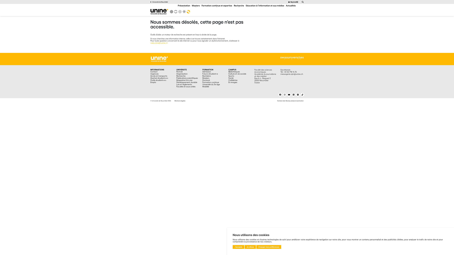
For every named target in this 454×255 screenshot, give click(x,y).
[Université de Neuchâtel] (171, 11)
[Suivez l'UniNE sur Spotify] (298, 94)
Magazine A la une (184, 80)
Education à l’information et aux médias (265, 5)
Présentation (184, 5)
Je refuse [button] (250, 247)
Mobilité (205, 86)
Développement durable (186, 82)
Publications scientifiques (187, 78)
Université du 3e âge (211, 84)
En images (232, 82)
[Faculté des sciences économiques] (188, 11)
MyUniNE (294, 2)
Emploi (153, 82)
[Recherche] (303, 2)
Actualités (291, 5)
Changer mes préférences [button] (268, 247)
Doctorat (206, 80)
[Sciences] (179, 11)
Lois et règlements (184, 84)
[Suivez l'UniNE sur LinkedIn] (293, 94)
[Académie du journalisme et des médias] (159, 11)
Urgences (154, 74)
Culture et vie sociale (237, 74)
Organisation (182, 74)
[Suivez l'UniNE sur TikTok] (302, 94)
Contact (153, 72)
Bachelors (206, 76)
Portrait (179, 72)
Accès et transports (158, 76)
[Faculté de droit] (184, 11)
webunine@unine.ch (159, 43)
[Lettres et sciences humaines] (175, 11)
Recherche (239, 5)
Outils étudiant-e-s (158, 80)
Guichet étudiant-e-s (159, 78)
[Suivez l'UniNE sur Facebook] (280, 94)
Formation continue (210, 82)
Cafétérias (232, 80)
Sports (231, 76)
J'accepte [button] (238, 247)
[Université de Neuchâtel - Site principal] (159, 59)
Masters (196, 5)
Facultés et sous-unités (185, 86)
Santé (231, 78)
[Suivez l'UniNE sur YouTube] (289, 94)
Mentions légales (180, 101)
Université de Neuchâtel (160, 2)
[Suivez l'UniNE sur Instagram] (284, 94)
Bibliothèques (234, 72)
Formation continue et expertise (217, 5)
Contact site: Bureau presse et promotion (290, 101)
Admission (206, 72)
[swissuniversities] (292, 57)
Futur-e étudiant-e (210, 74)
